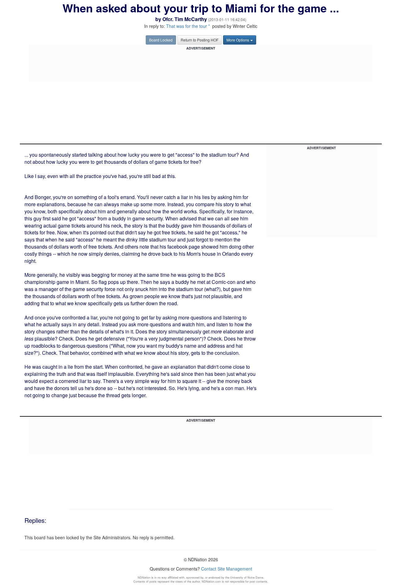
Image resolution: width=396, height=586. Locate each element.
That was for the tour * (188, 26)
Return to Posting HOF (199, 39)
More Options (237, 39)
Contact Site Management (226, 569)
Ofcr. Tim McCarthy (184, 19)
